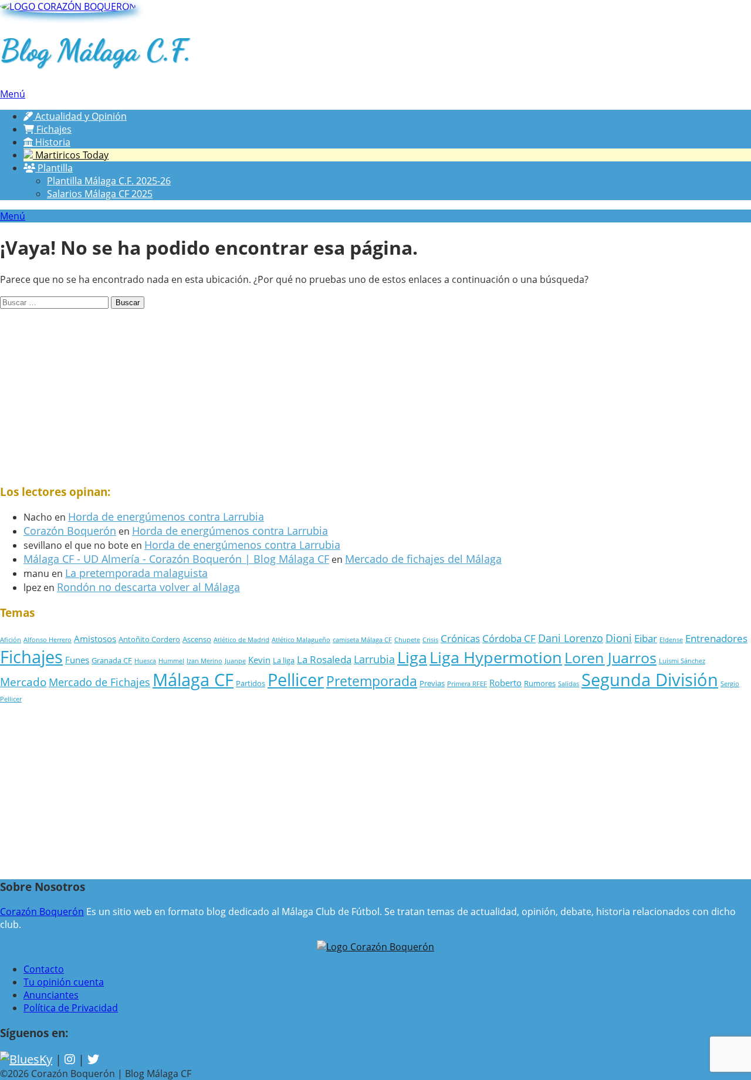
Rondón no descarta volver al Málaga (148, 587)
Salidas (568, 684)
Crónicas (460, 638)
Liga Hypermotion (495, 657)
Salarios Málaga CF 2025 (100, 193)
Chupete (407, 640)
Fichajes (53, 129)
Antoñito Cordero (149, 639)
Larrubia (374, 659)
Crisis (430, 640)
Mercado (23, 682)
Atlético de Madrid (241, 640)
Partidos (250, 683)
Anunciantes (51, 994)
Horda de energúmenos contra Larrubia (166, 516)
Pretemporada (371, 681)
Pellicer (296, 679)
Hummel (171, 661)
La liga (284, 660)
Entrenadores (716, 638)
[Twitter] (93, 1059)
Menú (12, 93)
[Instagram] (70, 1059)
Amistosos (95, 638)
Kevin (259, 660)
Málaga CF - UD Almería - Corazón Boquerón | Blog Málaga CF (176, 559)
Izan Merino (204, 661)
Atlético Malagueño (301, 640)
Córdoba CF (509, 638)
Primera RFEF (467, 684)
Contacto (43, 969)
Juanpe (235, 661)
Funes (77, 660)
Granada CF (112, 660)
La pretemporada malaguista (136, 573)
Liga (412, 657)
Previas (432, 683)
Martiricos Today (71, 154)
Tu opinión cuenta (63, 982)
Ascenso (196, 639)
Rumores (540, 683)
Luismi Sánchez (682, 661)
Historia (51, 142)
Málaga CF (193, 679)
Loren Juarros (610, 657)
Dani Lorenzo (570, 638)
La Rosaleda (324, 659)
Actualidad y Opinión (80, 116)
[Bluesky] (26, 1059)
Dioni (618, 638)
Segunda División (649, 679)
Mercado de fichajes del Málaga (423, 559)
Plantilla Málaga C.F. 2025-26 (109, 180)
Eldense (671, 640)
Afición (10, 640)
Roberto (505, 683)
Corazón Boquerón (69, 531)
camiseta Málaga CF (362, 640)
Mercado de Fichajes (99, 682)
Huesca (145, 661)
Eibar (645, 638)
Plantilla (54, 167)
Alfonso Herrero (47, 640)
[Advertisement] (352, 391)
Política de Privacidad (70, 1007)
